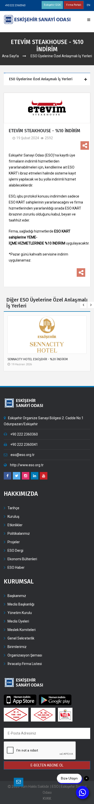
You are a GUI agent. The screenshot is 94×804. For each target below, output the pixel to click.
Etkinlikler (15, 525)
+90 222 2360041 (24, 444)
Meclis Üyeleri (18, 621)
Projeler (14, 542)
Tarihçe (13, 508)
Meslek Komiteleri (22, 630)
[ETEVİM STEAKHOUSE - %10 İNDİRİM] (47, 108)
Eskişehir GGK (52, 5)
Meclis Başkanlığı (21, 604)
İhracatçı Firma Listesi (25, 664)
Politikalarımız (19, 534)
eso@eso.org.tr (22, 455)
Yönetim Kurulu (20, 613)
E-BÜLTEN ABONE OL (47, 765)
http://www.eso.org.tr (26, 465)
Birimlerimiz (17, 647)
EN (88, 5)
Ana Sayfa (10, 56)
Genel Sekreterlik (21, 638)
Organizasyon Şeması (25, 655)
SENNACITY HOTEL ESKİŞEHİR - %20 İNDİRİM (38, 359)
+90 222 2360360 (15, 5)
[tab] (47, 79)
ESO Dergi (15, 550)
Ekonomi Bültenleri (22, 559)
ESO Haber (16, 568)
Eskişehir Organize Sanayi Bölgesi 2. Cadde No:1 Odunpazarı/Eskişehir (43, 421)
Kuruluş (13, 516)
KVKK (47, 798)
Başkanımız (17, 596)
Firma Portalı (73, 5)
